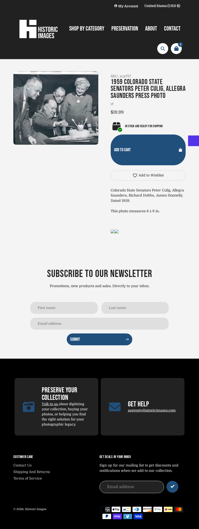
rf (112, 104)
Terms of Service (27, 478)
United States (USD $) (162, 6)
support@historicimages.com (152, 410)
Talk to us (50, 404)
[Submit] (172, 487)
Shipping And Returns (31, 472)
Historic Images (35, 509)
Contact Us (22, 465)
